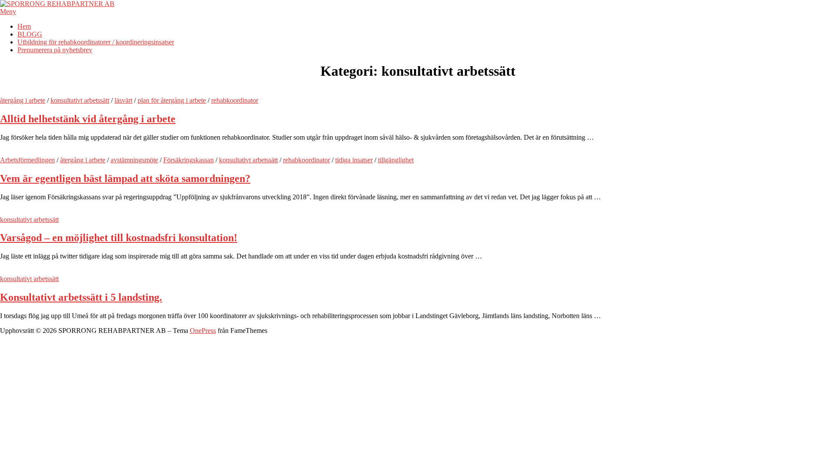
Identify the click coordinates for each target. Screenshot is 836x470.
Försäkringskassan (188, 160)
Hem (24, 26)
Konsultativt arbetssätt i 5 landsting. (81, 297)
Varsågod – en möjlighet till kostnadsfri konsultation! (118, 237)
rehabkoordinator (234, 100)
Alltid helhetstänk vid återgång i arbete (87, 118)
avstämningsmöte (134, 160)
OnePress (203, 330)
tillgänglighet (396, 160)
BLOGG (29, 34)
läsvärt (123, 100)
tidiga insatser (354, 160)
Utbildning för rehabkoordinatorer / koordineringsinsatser (95, 42)
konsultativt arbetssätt (80, 100)
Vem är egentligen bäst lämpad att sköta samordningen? (125, 178)
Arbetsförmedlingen (27, 160)
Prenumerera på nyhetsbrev (54, 50)
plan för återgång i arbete (172, 100)
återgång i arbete (22, 100)
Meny (8, 11)
